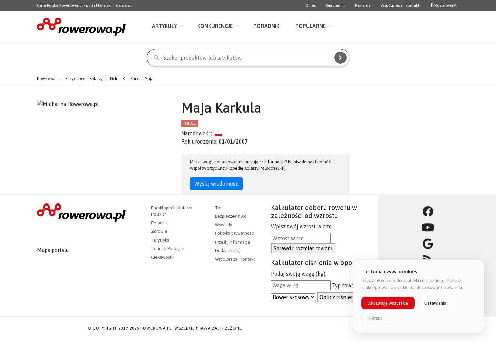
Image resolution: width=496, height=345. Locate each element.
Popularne (310, 26)
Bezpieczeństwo (231, 216)
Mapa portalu (53, 250)
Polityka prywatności (234, 233)
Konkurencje (215, 26)
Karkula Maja (142, 78)
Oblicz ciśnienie (339, 297)
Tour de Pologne (167, 248)
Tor (218, 207)
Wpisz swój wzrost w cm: (301, 226)
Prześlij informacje (232, 242)
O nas (310, 5)
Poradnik (159, 222)
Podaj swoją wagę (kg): (298, 274)
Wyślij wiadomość (216, 184)
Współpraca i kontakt (400, 5)
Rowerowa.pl (48, 78)
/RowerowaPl (445, 5)
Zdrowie (159, 231)
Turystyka (160, 240)
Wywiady (223, 224)
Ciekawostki (162, 257)
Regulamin (335, 5)
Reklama (363, 5)
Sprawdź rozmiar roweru (303, 248)
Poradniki (267, 26)
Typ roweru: (346, 285)
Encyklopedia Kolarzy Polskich (91, 78)
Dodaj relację (228, 250)
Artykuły (164, 26)
